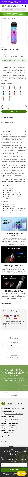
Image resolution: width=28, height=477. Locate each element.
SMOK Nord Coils (15, 147)
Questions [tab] (14, 348)
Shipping (10, 56)
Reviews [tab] (5, 348)
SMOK (2, 47)
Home (2, 18)
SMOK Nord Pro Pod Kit (10, 18)
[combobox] (14, 9)
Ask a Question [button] (14, 345)
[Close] (26, 448)
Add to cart (19, 106)
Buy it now (14, 111)
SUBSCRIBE (14, 469)
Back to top (14, 395)
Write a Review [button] (14, 342)
